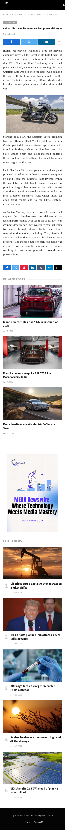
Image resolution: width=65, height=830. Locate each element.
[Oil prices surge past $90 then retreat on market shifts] (32, 563)
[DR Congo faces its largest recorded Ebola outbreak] (32, 665)
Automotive (9, 23)
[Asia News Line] (33, 5)
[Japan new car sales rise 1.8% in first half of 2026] (32, 301)
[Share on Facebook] (11, 42)
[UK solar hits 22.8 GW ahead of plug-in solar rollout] (32, 768)
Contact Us (39, 822)
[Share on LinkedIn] (46, 42)
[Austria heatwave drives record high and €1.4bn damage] (32, 716)
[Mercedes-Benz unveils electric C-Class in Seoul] (32, 403)
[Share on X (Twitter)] (29, 42)
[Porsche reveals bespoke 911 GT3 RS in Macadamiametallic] (32, 352)
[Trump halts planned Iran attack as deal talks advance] (32, 614)
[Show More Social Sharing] (59, 42)
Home (5, 14)
